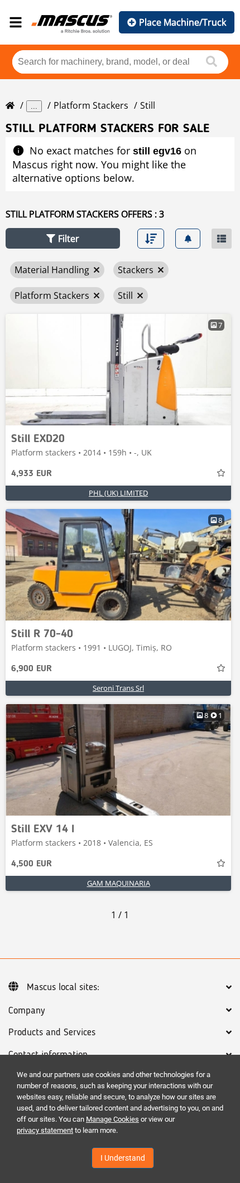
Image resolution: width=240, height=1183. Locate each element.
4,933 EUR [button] (31, 473)
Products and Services (51, 1032)
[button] (63, 238)
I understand (122, 1157)
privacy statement (45, 1130)
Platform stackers (91, 105)
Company (26, 1011)
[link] (118, 369)
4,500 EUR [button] (31, 864)
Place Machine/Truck (182, 22)
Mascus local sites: (63, 987)
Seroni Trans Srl (118, 688)
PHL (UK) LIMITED (118, 493)
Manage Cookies (112, 1119)
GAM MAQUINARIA (118, 883)
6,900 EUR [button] (31, 669)
